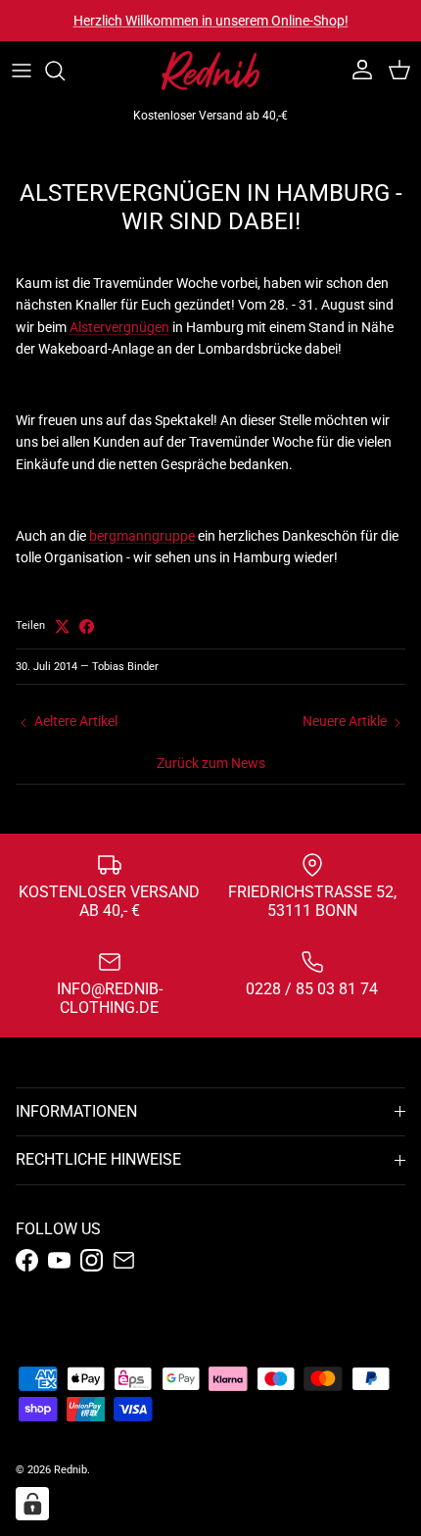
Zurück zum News (211, 763)
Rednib (70, 1470)
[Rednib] (210, 70)
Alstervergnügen (119, 327)
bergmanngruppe (142, 536)
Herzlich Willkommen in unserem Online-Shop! (211, 20)
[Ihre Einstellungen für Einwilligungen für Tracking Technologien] (32, 1503)
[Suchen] (64, 70)
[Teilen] (86, 626)
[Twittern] (62, 626)
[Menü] (21, 70)
